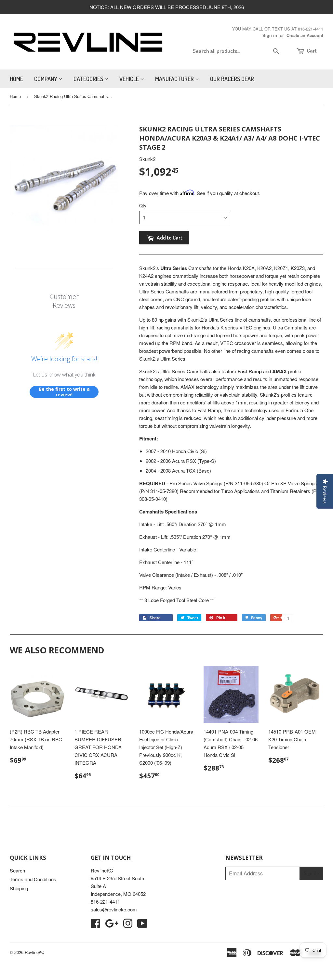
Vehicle (129, 78)
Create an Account (304, 35)
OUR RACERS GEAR (232, 78)
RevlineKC (34, 952)
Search (17, 870)
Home (16, 78)
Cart (311, 50)
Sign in (269, 35)
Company (46, 78)
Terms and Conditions (33, 879)
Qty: (143, 205)
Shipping (19, 888)
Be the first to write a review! (64, 392)
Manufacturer (175, 78)
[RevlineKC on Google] (111, 925)
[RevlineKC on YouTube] (142, 925)
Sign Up (311, 873)
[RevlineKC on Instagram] (128, 925)
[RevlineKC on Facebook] (95, 925)
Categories (88, 78)
